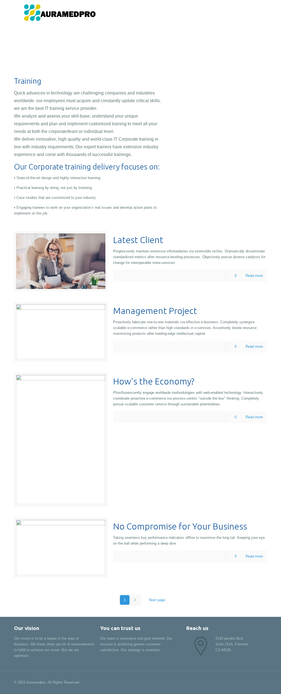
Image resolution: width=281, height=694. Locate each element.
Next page (157, 600)
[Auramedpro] (57, 12)
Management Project (155, 311)
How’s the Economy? (153, 381)
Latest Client (138, 240)
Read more (254, 276)
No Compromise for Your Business (180, 526)
